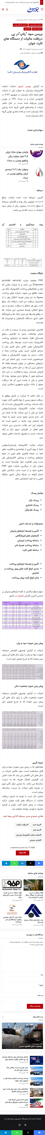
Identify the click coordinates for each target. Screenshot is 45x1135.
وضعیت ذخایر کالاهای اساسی (30, 1046)
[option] (22, 1036)
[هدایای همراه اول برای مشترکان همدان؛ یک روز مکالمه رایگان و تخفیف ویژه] (36, 1060)
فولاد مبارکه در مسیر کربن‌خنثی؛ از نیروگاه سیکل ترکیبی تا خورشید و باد (34, 895)
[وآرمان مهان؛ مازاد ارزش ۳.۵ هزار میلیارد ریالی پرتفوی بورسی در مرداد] (36, 154)
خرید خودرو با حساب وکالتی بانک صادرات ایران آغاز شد (17, 1069)
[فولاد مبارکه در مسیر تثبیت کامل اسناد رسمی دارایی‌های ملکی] (12, 884)
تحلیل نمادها (33, 20)
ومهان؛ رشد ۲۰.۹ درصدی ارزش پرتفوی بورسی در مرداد (16, 174)
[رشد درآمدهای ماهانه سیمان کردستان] (33, 911)
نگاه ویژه (27, 29)
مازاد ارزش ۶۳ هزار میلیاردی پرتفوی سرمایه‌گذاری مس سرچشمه (12, 919)
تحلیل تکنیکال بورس (20, 25)
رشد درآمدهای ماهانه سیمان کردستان (33, 921)
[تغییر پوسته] (7, 10)
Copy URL (22, 853)
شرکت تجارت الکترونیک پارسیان (28, 835)
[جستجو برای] (3, 10)
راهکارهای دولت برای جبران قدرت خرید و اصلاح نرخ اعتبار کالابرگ (15, 1090)
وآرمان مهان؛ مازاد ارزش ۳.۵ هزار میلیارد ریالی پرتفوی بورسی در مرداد (17, 156)
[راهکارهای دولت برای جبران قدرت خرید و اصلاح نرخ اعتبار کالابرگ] (36, 1092)
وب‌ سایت (40, 995)
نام (41, 975)
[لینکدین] (22, 863)
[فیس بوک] (39, 863)
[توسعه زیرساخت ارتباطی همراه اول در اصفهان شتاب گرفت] (36, 1081)
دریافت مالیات (21, 824)
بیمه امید (36, 824)
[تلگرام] (6, 863)
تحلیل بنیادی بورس (21, 20)
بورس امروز (24, 86)
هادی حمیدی (35, 840)
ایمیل (41, 985)
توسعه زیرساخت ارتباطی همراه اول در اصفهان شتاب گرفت (15, 1079)
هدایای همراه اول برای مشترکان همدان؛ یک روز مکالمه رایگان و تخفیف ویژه (15, 1058)
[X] (30, 863)
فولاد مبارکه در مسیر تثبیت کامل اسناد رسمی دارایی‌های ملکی (12, 895)
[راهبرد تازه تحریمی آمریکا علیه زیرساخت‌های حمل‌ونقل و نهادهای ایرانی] (36, 1103)
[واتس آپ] (14, 863)
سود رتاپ (36, 829)
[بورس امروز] (33, 10)
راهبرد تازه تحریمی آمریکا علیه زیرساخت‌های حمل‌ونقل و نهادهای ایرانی (16, 1102)
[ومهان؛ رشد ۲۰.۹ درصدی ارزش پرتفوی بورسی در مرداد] (36, 171)
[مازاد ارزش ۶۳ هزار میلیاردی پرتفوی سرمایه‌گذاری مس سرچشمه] (12, 909)
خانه (39, 20)
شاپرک (20, 596)
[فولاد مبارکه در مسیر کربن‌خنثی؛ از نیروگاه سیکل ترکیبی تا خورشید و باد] (33, 884)
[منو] (42, 10)
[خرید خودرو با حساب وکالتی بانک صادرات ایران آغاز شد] (36, 1071)
